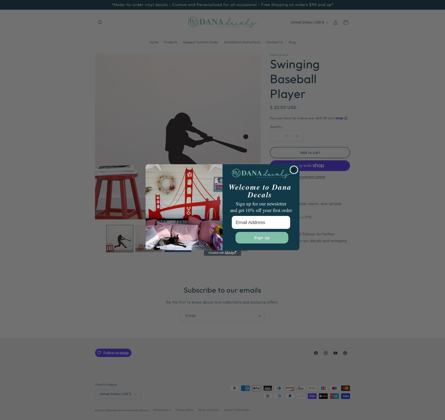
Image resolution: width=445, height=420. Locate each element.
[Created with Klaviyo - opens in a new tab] (222, 253)
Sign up (262, 238)
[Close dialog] (294, 170)
